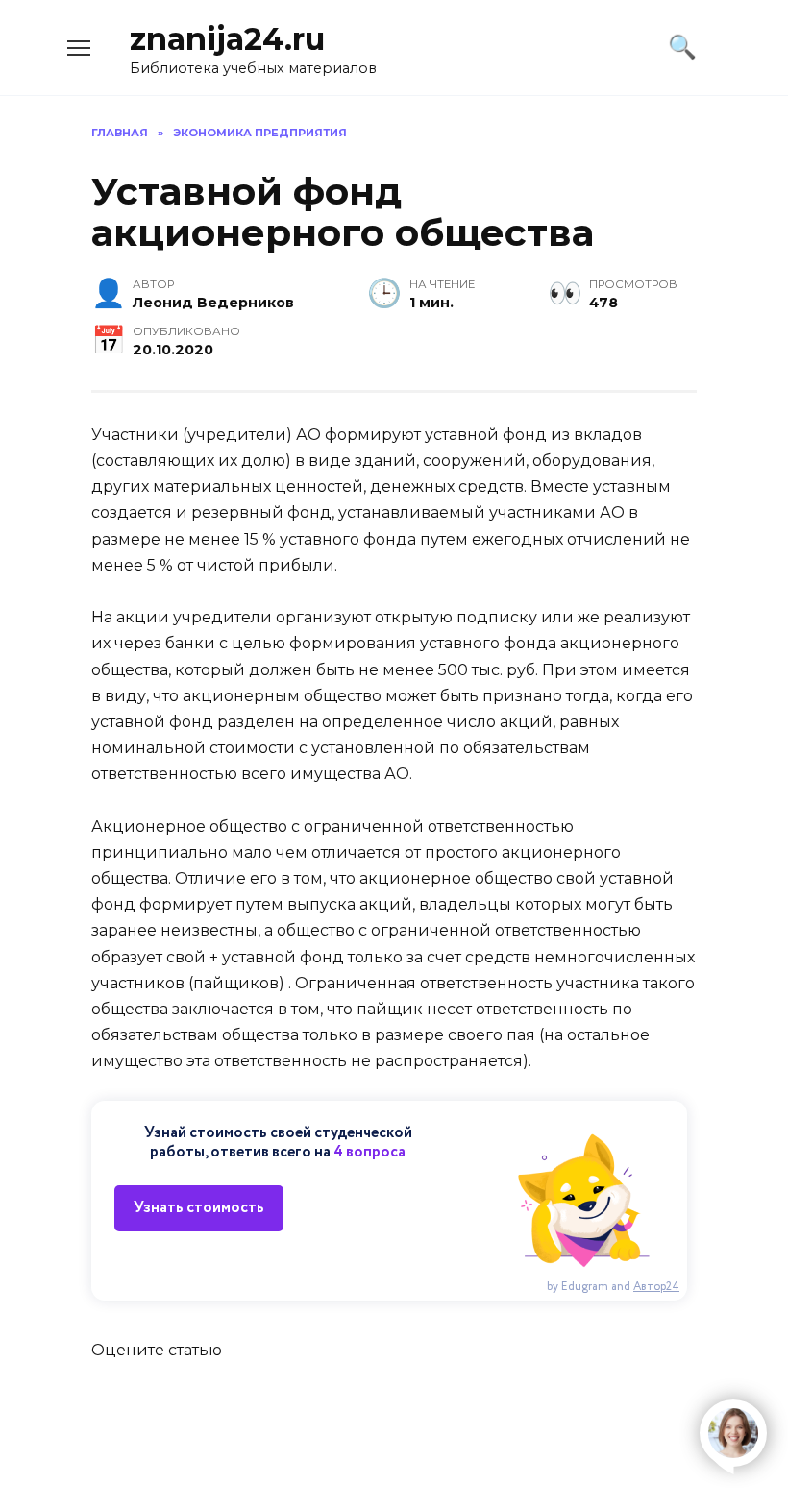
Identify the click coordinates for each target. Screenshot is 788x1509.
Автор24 (656, 1286)
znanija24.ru (227, 39)
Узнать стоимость (199, 1208)
